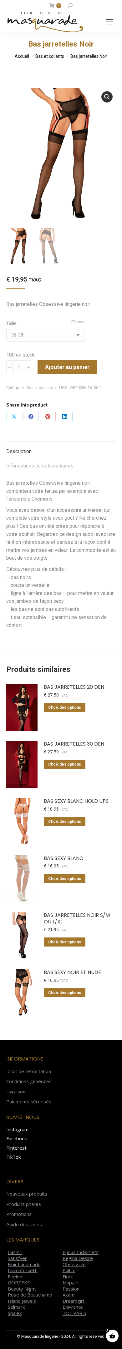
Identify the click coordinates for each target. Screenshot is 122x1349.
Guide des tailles (24, 1224)
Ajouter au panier (67, 367)
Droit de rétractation (28, 1071)
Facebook (16, 1138)
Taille (11, 323)
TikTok (13, 1157)
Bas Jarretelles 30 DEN (74, 744)
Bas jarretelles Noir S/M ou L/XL (77, 918)
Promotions (19, 1214)
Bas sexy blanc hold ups (76, 801)
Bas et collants (40, 387)
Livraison (15, 1092)
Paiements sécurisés (28, 1102)
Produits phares (23, 1204)
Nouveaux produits (26, 1194)
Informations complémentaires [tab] (40, 466)
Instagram (17, 1129)
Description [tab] (19, 451)
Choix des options (64, 707)
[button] (107, 96)
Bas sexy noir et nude (72, 972)
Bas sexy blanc (63, 858)
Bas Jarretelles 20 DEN (74, 687)
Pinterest (16, 1148)
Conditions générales (29, 1081)
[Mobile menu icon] (109, 22)
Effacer (77, 321)
